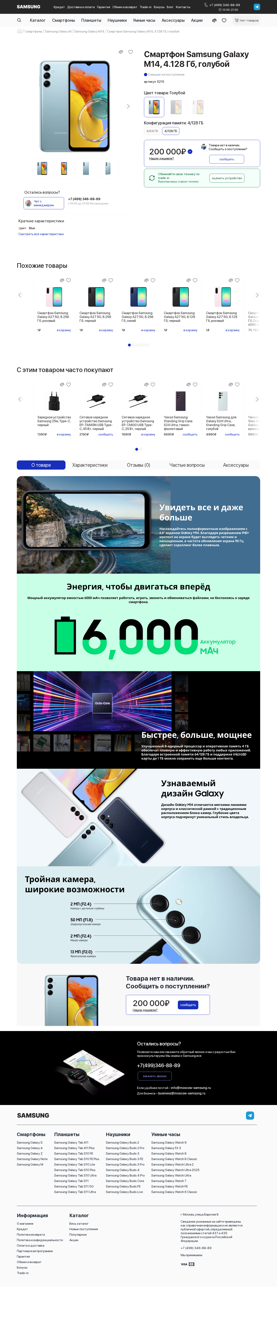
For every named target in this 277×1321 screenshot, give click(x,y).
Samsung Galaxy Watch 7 (168, 1181)
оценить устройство (227, 178)
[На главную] (33, 1118)
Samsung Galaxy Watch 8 (169, 1153)
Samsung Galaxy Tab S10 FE (73, 1153)
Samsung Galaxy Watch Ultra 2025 (175, 1170)
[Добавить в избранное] (130, 51)
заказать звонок (155, 1076)
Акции (197, 20)
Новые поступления (83, 1229)
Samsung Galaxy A (30, 1148)
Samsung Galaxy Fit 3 (166, 1148)
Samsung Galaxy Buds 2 (122, 1142)
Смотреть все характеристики (41, 234)
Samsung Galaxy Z (30, 1153)
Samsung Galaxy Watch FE (169, 1186)
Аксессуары (173, 20)
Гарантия (103, 7)
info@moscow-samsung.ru (191, 1088)
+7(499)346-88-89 (158, 1065)
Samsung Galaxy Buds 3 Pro (125, 1164)
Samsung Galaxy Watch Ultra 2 (172, 1164)
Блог (170, 7)
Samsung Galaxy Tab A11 (71, 1142)
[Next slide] (128, 106)
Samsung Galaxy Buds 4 (123, 1170)
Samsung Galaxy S (30, 1142)
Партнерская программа (35, 1251)
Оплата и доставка (30, 1245)
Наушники (117, 20)
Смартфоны (63, 20)
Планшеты (91, 20)
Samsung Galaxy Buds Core (125, 1181)
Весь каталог (79, 1223)
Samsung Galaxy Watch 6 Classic (174, 1192)
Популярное (78, 1234)
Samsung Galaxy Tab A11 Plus (74, 1148)
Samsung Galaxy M (30, 1164)
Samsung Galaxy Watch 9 (169, 1142)
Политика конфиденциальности (40, 1240)
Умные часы (144, 20)
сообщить (226, 159)
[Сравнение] (214, 20)
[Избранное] (224, 20)
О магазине (25, 1223)
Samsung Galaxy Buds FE (123, 1186)
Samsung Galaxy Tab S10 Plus (75, 1170)
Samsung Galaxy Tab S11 (71, 1181)
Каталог (38, 20)
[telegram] (257, 7)
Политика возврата (31, 1234)
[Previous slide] (21, 106)
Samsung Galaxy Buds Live (124, 1192)
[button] (129, 345)
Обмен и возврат (125, 7)
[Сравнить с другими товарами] (120, 51)
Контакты (183, 7)
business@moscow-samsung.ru (181, 1093)
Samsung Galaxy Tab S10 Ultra (75, 1175)
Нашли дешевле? (161, 158)
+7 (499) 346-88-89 (196, 1248)
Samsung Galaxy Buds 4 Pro (125, 1175)
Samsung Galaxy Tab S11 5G (74, 1186)
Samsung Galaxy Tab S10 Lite (74, 1164)
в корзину (64, 330)
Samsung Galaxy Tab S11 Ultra (75, 1192)
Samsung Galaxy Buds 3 (122, 1153)
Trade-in (145, 7)
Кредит (59, 7)
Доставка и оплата (81, 7)
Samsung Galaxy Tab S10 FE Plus (76, 1159)
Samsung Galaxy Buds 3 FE (124, 1159)
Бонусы (159, 7)
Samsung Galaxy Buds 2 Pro (125, 1148)
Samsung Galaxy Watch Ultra (171, 1175)
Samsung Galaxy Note (32, 1159)
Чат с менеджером (44, 203)
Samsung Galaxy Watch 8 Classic (174, 1159)
